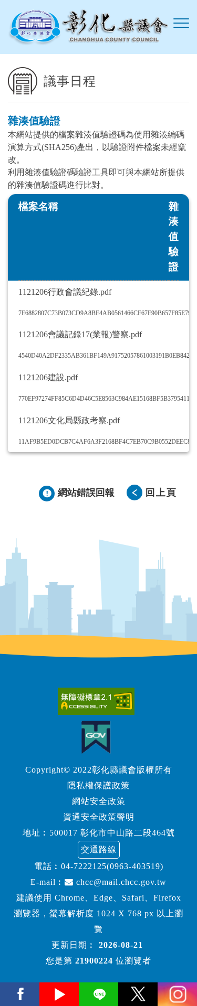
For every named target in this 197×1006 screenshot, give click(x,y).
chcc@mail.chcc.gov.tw (120, 881)
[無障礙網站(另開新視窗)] (99, 701)
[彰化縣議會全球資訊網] (88, 27)
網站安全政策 (99, 801)
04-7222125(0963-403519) (112, 866)
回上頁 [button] (161, 492)
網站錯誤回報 (86, 492)
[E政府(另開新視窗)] (98, 737)
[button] (181, 23)
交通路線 (99, 849)
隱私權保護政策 (98, 785)
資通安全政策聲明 (98, 816)
